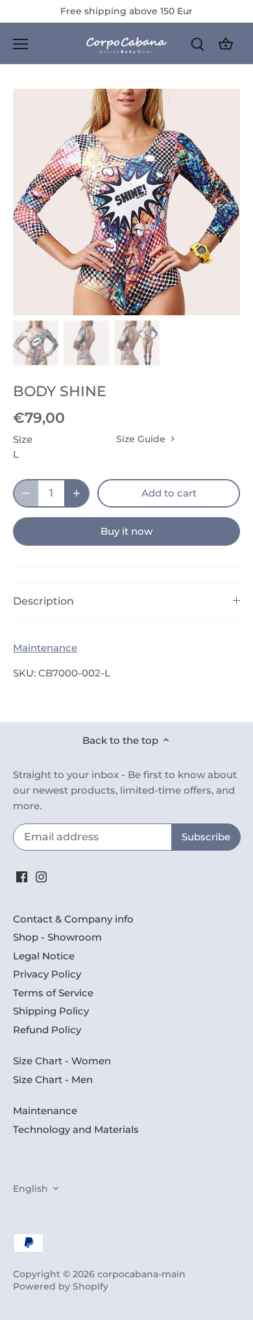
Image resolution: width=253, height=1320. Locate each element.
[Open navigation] (20, 44)
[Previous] (29, 202)
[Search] (197, 44)
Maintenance (45, 648)
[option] (126, 202)
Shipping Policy (51, 1011)
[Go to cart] (226, 44)
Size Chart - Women (62, 1061)
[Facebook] (21, 876)
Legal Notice (44, 956)
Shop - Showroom (57, 937)
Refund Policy (47, 1030)
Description (43, 601)
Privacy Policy (47, 974)
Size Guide (142, 439)
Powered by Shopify (60, 1286)
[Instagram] (41, 876)
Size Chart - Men (53, 1079)
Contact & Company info (73, 919)
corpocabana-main (141, 1274)
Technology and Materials (76, 1129)
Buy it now (126, 531)
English (30, 1188)
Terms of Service (53, 993)
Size (22, 439)
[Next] (224, 202)
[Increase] (76, 493)
